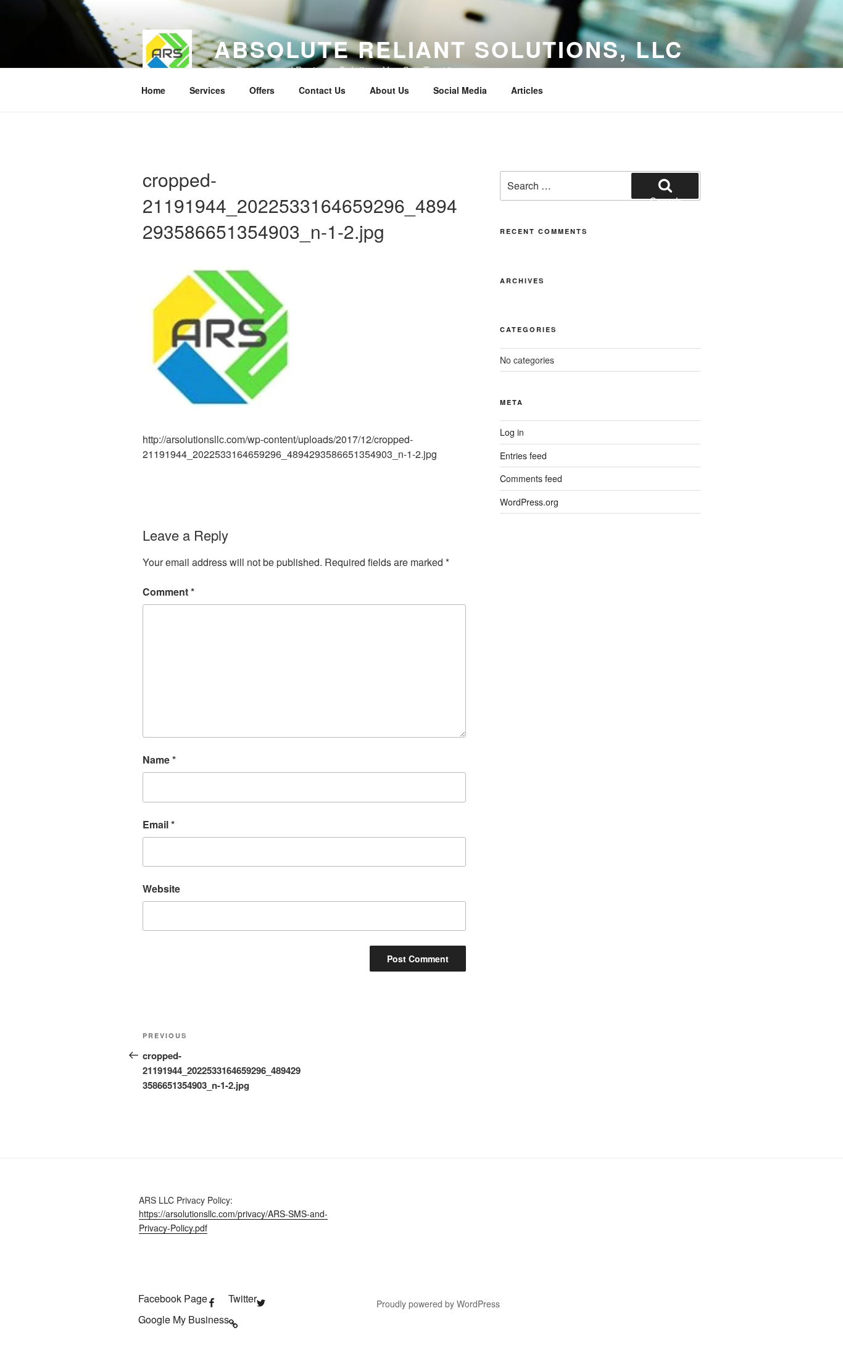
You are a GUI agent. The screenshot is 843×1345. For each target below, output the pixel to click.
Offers (262, 90)
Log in (512, 432)
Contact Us (322, 90)
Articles (527, 90)
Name (159, 759)
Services (207, 90)
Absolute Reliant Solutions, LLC (448, 49)
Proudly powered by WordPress (438, 1303)
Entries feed (523, 455)
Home (153, 90)
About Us (389, 90)
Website (161, 888)
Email (159, 824)
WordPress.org (529, 502)
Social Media (460, 90)
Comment (168, 592)
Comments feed (531, 478)
